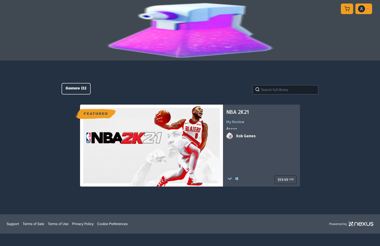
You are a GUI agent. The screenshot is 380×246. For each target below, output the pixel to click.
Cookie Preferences (112, 224)
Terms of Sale (33, 224)
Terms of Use (58, 224)
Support (13, 224)
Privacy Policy (83, 224)
